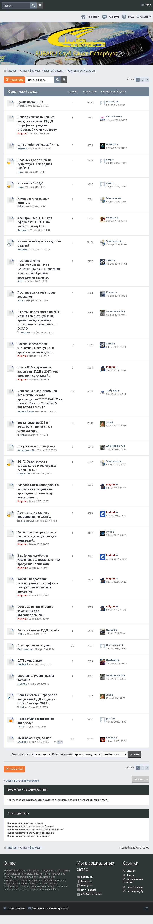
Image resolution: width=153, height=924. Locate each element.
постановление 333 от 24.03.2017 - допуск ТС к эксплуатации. (34, 427)
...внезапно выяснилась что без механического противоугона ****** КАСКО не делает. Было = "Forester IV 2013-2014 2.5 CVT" (39, 399)
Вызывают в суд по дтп (34, 738)
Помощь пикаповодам (33, 645)
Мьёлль (22, 683)
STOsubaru (113, 116)
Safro (20, 281)
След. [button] (147, 80)
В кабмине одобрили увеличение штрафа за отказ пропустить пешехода (38, 560)
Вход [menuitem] (148, 5)
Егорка (21, 742)
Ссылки (145, 16)
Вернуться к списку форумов (22, 780)
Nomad (110, 630)
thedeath (23, 664)
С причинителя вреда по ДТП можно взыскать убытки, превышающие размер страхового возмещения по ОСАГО (38, 320)
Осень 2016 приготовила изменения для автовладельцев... (35, 611)
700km (21, 634)
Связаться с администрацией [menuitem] (50, 908)
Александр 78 (114, 311)
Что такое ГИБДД (30, 183)
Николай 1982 (25, 411)
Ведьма (22, 230)
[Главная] (76, 45)
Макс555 (22, 105)
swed (109, 531)
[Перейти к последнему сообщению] (117, 101)
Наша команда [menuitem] (16, 908)
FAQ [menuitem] (131, 16)
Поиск (33, 5)
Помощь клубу (135, 891)
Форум (130, 875)
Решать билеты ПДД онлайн (38, 630)
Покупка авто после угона (36, 446)
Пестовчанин (24, 649)
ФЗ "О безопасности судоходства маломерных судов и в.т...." (36, 465)
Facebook (86, 881)
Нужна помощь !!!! (30, 102)
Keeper (110, 292)
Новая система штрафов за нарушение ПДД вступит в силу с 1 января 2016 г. (37, 699)
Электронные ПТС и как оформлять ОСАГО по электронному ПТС (34, 222)
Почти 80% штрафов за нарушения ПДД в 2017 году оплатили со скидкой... (37, 371)
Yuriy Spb (111, 390)
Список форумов (30, 847)
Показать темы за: (23, 754)
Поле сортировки (62, 754)
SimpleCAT (23, 473)
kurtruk (110, 512)
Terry (20, 726)
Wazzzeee (112, 198)
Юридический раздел (22, 91)
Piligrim (22, 133)
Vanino (21, 300)
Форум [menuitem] (114, 16)
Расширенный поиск (40, 5)
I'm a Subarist (88, 889)
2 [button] (142, 79)
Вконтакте (87, 876)
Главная (93, 16)
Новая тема (16, 79)
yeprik (109, 718)
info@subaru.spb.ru (92, 894)
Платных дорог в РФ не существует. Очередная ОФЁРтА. (34, 164)
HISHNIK (22, 148)
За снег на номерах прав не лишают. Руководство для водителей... (37, 536)
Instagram (86, 885)
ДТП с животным (29, 660)
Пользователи (135, 887)
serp (20, 172)
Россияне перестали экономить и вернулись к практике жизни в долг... (35, 348)
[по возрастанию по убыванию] (114, 754)
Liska (20, 206)
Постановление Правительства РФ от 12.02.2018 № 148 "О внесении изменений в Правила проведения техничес (39, 269)
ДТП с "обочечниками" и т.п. (38, 144)
